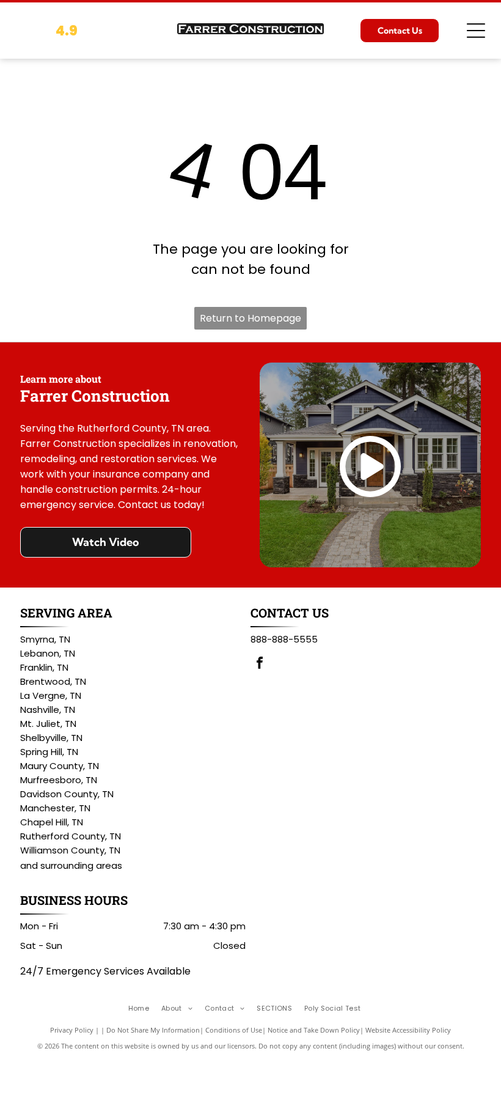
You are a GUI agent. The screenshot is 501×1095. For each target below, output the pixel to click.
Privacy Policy (71, 1029)
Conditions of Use (233, 1029)
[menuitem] (144, 1008)
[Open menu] (476, 30)
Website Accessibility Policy (408, 1029)
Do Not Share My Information (153, 1029)
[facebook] (259, 664)
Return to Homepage (250, 318)
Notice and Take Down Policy (314, 1029)
